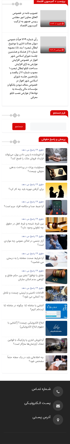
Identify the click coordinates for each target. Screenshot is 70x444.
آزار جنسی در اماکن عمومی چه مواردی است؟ (24, 243)
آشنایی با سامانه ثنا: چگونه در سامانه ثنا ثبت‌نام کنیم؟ (24, 307)
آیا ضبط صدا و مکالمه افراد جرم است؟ (24, 206)
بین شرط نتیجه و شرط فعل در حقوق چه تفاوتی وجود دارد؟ (25, 226)
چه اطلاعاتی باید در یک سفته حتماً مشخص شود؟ (25, 359)
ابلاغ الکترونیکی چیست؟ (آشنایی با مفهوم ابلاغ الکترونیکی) (26, 325)
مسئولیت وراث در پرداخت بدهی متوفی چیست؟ (26, 169)
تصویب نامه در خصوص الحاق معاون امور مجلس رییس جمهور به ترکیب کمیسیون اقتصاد (25, 19)
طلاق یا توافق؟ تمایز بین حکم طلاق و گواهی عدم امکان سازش (24, 277)
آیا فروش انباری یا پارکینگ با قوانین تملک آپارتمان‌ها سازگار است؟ (26, 342)
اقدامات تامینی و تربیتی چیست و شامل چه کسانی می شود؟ (23, 295)
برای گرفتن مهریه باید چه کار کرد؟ (26, 189)
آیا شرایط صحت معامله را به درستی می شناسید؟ (25, 260)
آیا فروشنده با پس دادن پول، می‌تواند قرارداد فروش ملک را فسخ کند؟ (24, 156)
